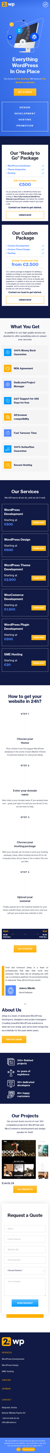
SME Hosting (8, 1371)
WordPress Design (10, 1365)
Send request (25, 1303)
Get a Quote (25, 92)
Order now (25, 215)
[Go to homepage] (8, 4)
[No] (47, 1445)
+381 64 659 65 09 (10, 1418)
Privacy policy (28, 1449)
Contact (6, 1400)
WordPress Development (13, 1359)
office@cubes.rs (9, 1422)
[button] (45, 4)
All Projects (25, 1189)
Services (7, 1352)
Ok (18, 1449)
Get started (25, 949)
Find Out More (14, 1039)
